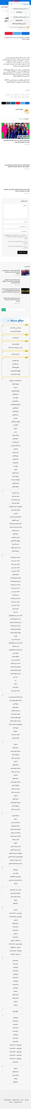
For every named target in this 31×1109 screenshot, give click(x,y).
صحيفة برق (15, 364)
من (23, 97)
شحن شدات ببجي (15, 639)
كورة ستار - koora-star (15, 913)
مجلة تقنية (15, 534)
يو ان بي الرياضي (15, 537)
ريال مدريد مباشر (15, 758)
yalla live (15, 903)
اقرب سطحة (15, 839)
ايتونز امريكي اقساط (16, 629)
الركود (23, 94)
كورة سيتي (15, 873)
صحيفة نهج (15, 414)
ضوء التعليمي (15, 360)
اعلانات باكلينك (15, 738)
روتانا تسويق (15, 435)
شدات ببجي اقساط (15, 557)
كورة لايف (15, 967)
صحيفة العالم (15, 551)
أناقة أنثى (15, 425)
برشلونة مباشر (15, 754)
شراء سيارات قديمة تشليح (15, 863)
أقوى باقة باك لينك (15, 717)
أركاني (15, 469)
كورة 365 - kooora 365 (15, 950)
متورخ (15, 428)
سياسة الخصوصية (18, 1102)
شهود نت (15, 466)
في (11, 94)
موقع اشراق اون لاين (15, 370)
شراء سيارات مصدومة (15, 860)
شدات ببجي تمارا (15, 560)
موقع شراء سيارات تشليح (15, 853)
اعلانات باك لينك (15, 734)
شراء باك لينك (15, 493)
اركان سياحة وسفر (15, 374)
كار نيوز (15, 418)
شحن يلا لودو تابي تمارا (15, 622)
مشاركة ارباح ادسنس (15, 331)
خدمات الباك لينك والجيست (16, 697)
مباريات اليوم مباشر (15, 751)
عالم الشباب (15, 337)
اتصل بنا (11, 1102)
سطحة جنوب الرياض (15, 836)
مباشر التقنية (15, 473)
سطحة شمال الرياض (15, 829)
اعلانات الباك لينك (15, 510)
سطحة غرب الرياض (15, 832)
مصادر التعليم (15, 530)
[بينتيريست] (9, 33)
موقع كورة (15, 1011)
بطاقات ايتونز (15, 656)
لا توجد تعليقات (25, 29)
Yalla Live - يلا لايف (15, 940)
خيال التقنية (15, 394)
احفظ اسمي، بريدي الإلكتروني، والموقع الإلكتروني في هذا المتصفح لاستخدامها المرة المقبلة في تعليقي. (15, 236)
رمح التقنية (15, 455)
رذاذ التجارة (15, 459)
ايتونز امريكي (15, 574)
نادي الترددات (15, 442)
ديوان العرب (15, 727)
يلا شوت (15, 744)
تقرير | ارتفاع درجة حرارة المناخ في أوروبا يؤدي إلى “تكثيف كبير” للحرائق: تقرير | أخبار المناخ (11, 281)
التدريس (15, 513)
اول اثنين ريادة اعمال (15, 328)
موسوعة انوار (15, 483)
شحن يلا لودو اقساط (15, 581)
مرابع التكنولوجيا (15, 391)
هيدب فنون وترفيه (15, 547)
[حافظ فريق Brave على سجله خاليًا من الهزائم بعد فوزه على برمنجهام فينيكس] (15, 131)
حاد (19, 94)
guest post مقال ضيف (15, 700)
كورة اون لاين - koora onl (15, 944)
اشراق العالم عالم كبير (15, 516)
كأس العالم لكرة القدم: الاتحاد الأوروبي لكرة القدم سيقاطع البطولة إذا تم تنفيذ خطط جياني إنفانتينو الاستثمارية (11, 291)
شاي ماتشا (15, 687)
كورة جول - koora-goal (15, 916)
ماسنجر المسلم (15, 354)
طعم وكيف (15, 462)
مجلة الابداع (15, 438)
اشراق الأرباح (15, 486)
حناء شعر (15, 677)
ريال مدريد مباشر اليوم (15, 889)
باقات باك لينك (15, 503)
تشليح (15, 843)
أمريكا (27, 94)
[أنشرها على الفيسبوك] (25, 33)
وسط (15, 97)
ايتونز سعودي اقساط (15, 578)
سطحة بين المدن (15, 822)
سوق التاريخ (15, 707)
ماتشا (15, 684)
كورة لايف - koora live (15, 1045)
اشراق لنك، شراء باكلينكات (15, 506)
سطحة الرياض (15, 815)
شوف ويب (15, 397)
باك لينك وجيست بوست (15, 527)
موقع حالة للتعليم (15, 540)
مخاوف (27, 97)
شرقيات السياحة (15, 479)
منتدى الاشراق (15, 520)
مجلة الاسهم (15, 401)
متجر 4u (15, 612)
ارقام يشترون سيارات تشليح (16, 856)
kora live (15, 964)
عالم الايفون (15, 408)
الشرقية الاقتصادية (15, 404)
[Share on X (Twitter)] (17, 33)
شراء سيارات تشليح (15, 849)
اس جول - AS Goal (15, 954)
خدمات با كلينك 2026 (15, 721)
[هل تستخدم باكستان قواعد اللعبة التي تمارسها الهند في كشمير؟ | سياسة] (15, 180)
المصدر (27, 90)
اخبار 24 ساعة (15, 544)
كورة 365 (15, 869)
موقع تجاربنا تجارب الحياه (15, 724)
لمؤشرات (7, 94)
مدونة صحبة (15, 476)
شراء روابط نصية (15, 499)
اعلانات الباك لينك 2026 (15, 523)
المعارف (15, 449)
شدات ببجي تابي (15, 567)
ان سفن (16, 387)
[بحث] (2, 2)
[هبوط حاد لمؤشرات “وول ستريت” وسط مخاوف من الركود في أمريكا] (15, 43)
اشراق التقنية (15, 384)
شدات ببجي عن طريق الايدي (15, 615)
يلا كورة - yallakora (15, 947)
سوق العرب (15, 704)
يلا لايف (15, 883)
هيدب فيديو (15, 452)
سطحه (15, 819)
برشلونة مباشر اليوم (15, 893)
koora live (15, 927)
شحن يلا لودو (15, 646)
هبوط (19, 97)
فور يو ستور (16, 608)
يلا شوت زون (15, 1075)
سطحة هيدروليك (15, 826)
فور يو (15, 636)
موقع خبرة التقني (15, 421)
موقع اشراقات (15, 367)
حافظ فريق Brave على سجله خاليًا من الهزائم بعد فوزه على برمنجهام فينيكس (11, 272)
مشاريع (15, 731)
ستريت (15, 94)
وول (11, 97)
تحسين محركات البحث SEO (15, 347)
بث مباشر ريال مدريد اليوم (15, 880)
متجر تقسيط (15, 595)
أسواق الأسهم (4, 6)
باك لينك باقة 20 (15, 710)
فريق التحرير (20, 27)
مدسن (15, 432)
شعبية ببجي (15, 653)
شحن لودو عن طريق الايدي (15, 649)
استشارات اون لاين (15, 445)
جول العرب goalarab (15, 876)
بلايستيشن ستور (15, 660)
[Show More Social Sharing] (3, 33)
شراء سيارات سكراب (15, 846)
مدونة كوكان (15, 411)
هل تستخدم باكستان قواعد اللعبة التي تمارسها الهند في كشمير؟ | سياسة (11, 300)
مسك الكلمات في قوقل (15, 380)
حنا (15, 680)
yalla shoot (15, 747)
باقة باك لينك (15, 344)
